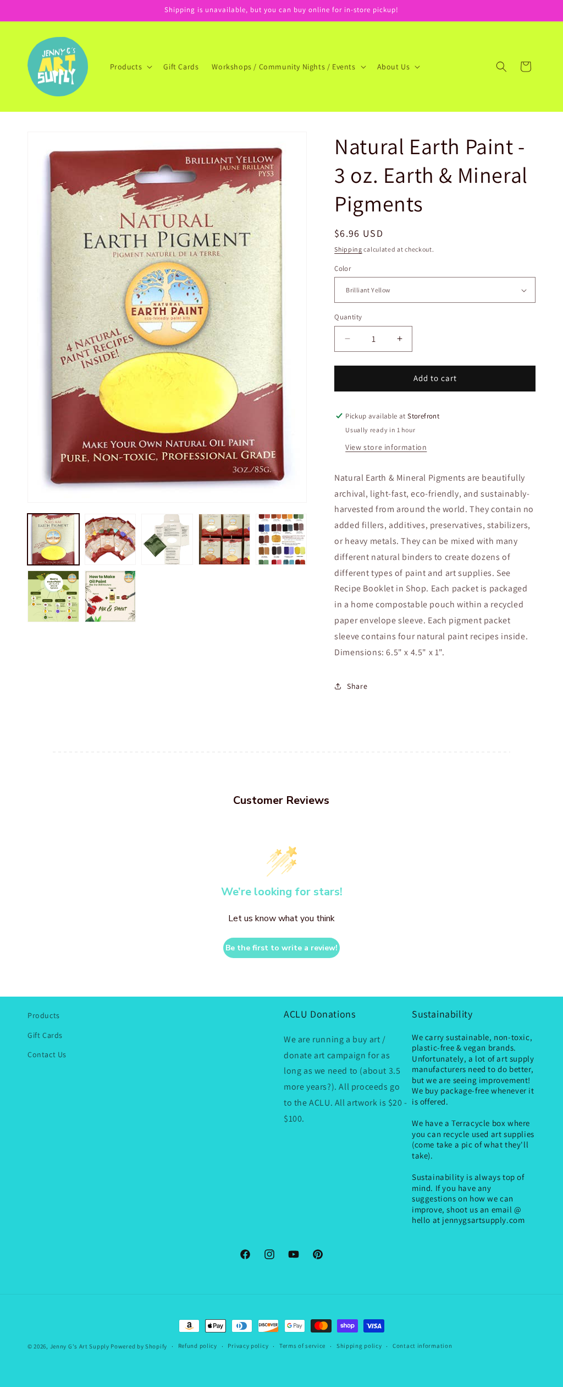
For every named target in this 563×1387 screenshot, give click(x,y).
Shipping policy (359, 1346)
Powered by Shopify (139, 1346)
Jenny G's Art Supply (79, 1346)
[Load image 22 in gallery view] (167, 539)
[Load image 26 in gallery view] (110, 596)
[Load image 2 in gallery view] (110, 539)
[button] (130, 66)
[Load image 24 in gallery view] (281, 539)
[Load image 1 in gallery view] (53, 539)
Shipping (348, 249)
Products (43, 1015)
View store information (386, 447)
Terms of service (302, 1346)
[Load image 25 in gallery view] (53, 596)
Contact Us (47, 1054)
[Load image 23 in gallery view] (224, 539)
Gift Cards (45, 1035)
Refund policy (197, 1346)
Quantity (348, 317)
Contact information (422, 1346)
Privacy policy (248, 1346)
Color (342, 268)
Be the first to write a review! (281, 948)
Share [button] (357, 686)
